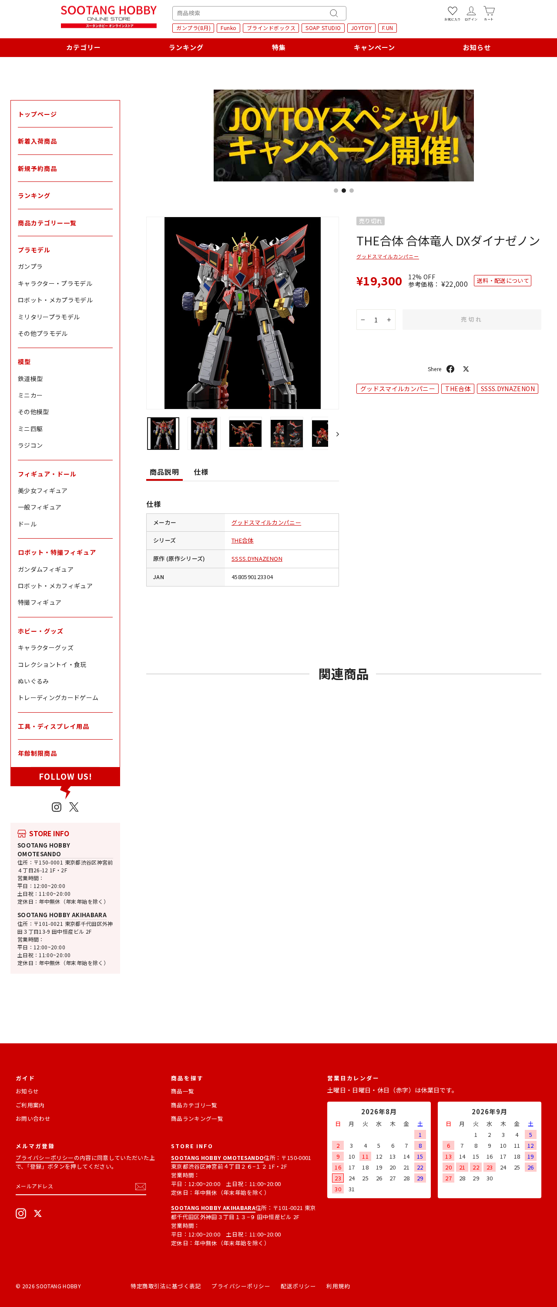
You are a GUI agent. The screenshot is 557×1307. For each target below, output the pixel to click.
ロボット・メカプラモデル (55, 299)
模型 (24, 361)
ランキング (186, 47)
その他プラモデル (43, 333)
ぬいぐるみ (33, 681)
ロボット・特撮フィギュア (57, 552)
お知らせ (477, 47)
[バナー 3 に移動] (351, 190)
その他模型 (33, 411)
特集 (279, 47)
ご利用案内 (30, 1105)
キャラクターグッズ (46, 647)
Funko (229, 27)
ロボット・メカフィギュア (55, 585)
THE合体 (243, 540)
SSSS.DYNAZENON (257, 558)
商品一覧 (182, 1091)
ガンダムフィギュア (46, 569)
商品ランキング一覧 (197, 1118)
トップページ (37, 114)
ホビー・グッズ (41, 631)
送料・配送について (503, 280)
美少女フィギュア (43, 490)
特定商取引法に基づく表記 (166, 1286)
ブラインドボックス (271, 27)
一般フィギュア (39, 507)
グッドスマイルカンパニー (266, 522)
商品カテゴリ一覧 (194, 1105)
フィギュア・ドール (47, 473)
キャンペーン (374, 47)
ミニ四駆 (30, 428)
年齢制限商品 (37, 753)
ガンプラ (30, 266)
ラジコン (30, 445)
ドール (27, 523)
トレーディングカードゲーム (58, 697)
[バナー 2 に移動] (344, 190)
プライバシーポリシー (45, 1157)
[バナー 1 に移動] (336, 190)
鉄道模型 (30, 378)
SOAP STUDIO (323, 27)
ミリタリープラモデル (49, 316)
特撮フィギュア (39, 602)
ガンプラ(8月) (193, 27)
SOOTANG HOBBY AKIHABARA (62, 915)
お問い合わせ (33, 1118)
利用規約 (338, 1286)
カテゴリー (83, 47)
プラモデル (34, 249)
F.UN (387, 27)
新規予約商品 (37, 168)
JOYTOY (361, 27)
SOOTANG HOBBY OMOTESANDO (43, 849)
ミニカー (30, 395)
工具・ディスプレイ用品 (53, 726)
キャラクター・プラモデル (55, 283)
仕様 (201, 471)
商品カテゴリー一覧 (47, 222)
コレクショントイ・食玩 (52, 664)
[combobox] (259, 13)
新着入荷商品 (37, 141)
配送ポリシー (298, 1286)
